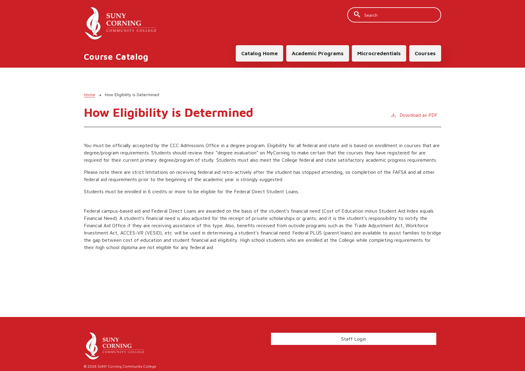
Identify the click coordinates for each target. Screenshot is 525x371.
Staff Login (353, 339)
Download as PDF (418, 115)
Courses (425, 53)
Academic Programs (318, 53)
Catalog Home (259, 53)
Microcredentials (379, 53)
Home (89, 94)
